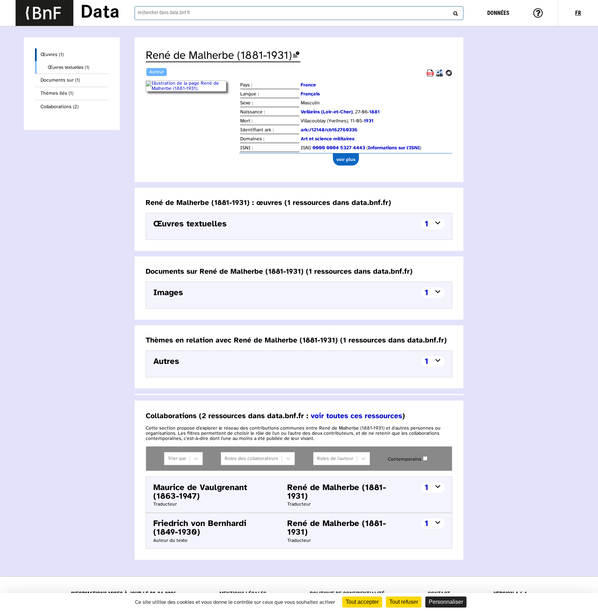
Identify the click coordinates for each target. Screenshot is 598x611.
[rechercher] (454, 12)
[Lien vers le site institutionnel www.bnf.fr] (44, 13)
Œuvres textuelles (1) (68, 67)
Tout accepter (362, 602)
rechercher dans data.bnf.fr (164, 12)
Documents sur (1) (60, 80)
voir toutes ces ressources (356, 416)
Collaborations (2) (59, 107)
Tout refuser (403, 602)
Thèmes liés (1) (56, 93)
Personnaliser (446, 602)
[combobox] (299, 13)
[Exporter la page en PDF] (430, 75)
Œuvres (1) (52, 54)
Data (100, 12)
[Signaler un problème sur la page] (296, 56)
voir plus (345, 159)
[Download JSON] (448, 75)
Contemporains (405, 459)
